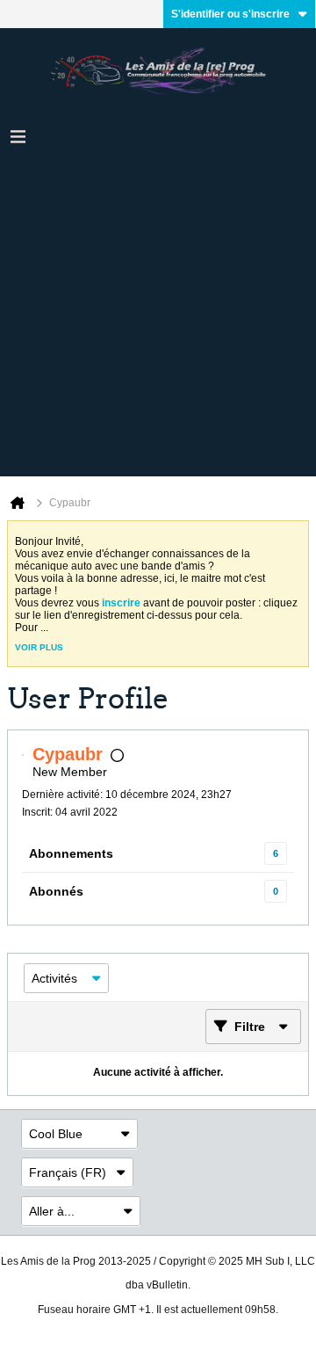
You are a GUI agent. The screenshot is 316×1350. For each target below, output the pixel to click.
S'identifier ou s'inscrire (230, 14)
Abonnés (56, 891)
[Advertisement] (158, 318)
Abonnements (71, 853)
